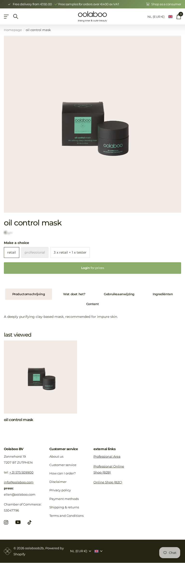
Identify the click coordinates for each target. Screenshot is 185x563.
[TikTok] (30, 522)
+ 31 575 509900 (21, 472)
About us (56, 456)
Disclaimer (57, 482)
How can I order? (62, 473)
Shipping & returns (64, 507)
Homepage (13, 30)
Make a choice (16, 243)
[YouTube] (17, 522)
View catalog (6, 16)
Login (92, 268)
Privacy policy (60, 490)
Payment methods (64, 499)
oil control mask (18, 419)
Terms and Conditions (66, 516)
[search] (15, 16)
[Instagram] (6, 522)
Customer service (63, 449)
